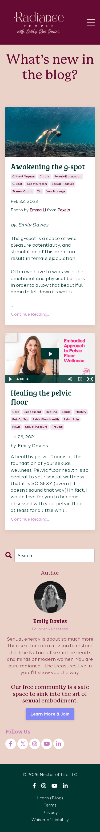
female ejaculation (67, 176)
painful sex (20, 419)
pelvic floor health (46, 419)
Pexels (63, 210)
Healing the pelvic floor (41, 397)
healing (51, 412)
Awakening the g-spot (48, 166)
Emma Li (38, 210)
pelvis (16, 426)
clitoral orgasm (23, 176)
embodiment (32, 412)
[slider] (44, 379)
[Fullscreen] (90, 379)
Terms (50, 805)
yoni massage (55, 191)
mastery (80, 412)
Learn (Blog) (50, 797)
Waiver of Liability (50, 819)
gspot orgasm (37, 184)
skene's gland (22, 191)
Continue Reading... (30, 314)
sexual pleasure (63, 184)
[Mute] (70, 379)
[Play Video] (10, 379)
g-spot (17, 184)
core (15, 412)
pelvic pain (71, 419)
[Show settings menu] (80, 379)
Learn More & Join (49, 714)
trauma (57, 426)
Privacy (50, 812)
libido (66, 412)
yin (39, 191)
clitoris (44, 176)
